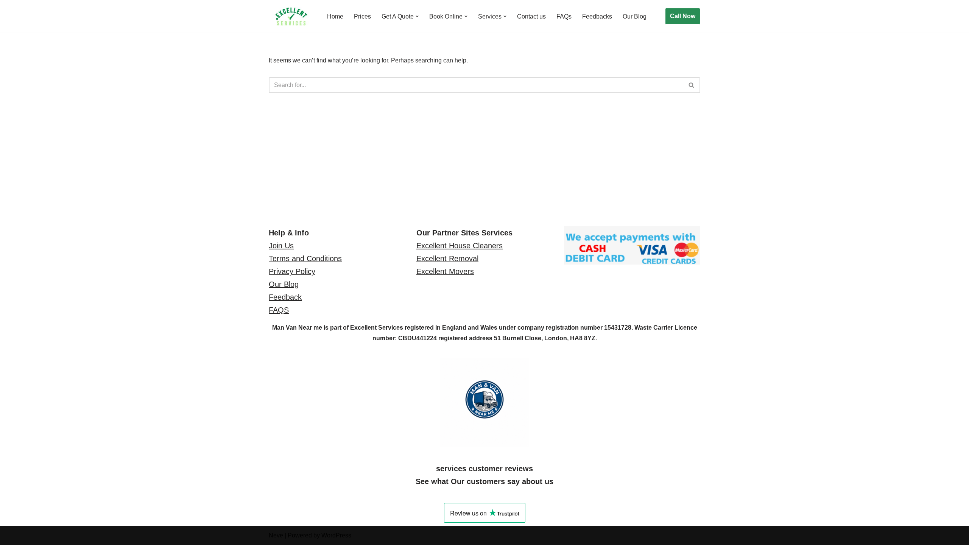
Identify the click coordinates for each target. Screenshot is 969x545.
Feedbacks (597, 16)
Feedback (285, 297)
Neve (276, 535)
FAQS (279, 310)
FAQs (564, 16)
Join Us (281, 245)
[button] (417, 16)
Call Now (682, 16)
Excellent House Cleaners (459, 245)
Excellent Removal (447, 258)
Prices (362, 16)
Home (335, 16)
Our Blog (635, 16)
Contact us (531, 16)
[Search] (691, 85)
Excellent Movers (445, 271)
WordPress (336, 535)
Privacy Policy (292, 271)
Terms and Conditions (305, 258)
